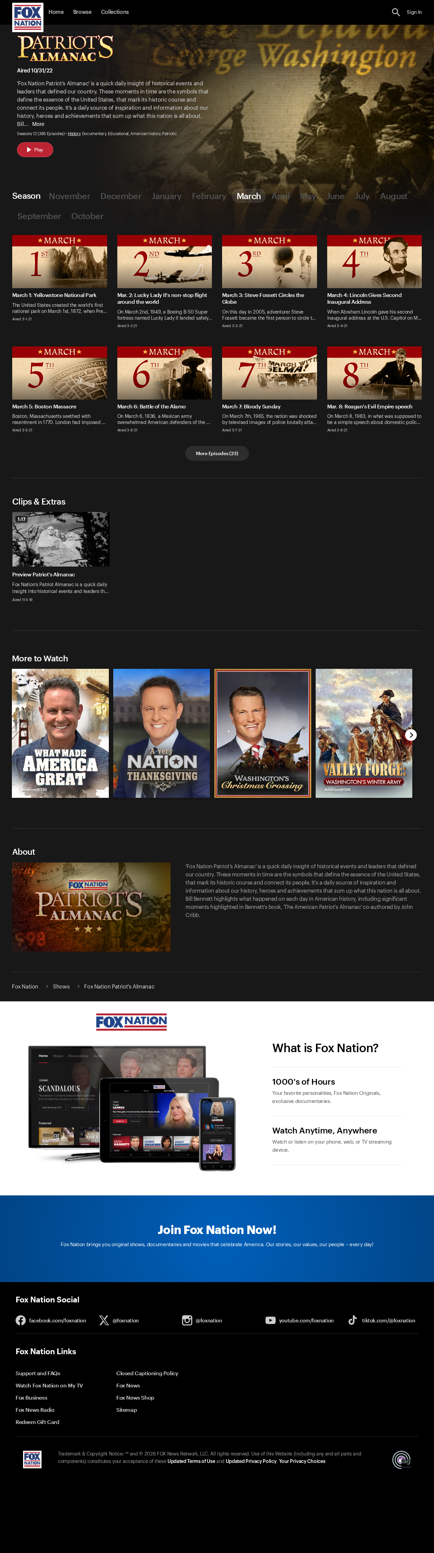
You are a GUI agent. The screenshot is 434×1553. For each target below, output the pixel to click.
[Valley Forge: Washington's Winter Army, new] (364, 796)
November (69, 196)
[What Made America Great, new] (60, 796)
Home (56, 12)
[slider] (209, 728)
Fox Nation (25, 987)
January (167, 196)
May (308, 196)
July (362, 196)
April (280, 196)
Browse (82, 12)
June (335, 196)
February (209, 196)
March (249, 196)
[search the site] (396, 12)
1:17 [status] (21, 519)
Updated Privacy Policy (251, 1461)
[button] (396, 12)
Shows (61, 987)
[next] (411, 735)
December (120, 196)
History (74, 134)
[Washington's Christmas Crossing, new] (262, 796)
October (87, 216)
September (39, 216)
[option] (63, 561)
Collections (115, 12)
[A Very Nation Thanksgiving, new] (161, 796)
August (394, 196)
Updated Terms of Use (191, 1461)
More (38, 124)
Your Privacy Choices (302, 1461)
